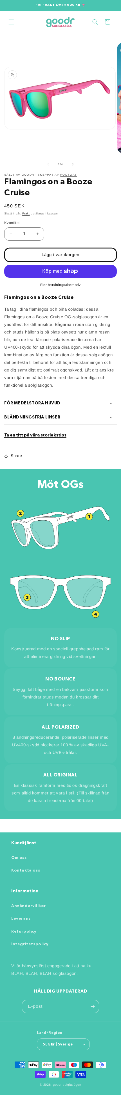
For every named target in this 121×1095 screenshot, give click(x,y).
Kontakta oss (25, 870)
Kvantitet (12, 223)
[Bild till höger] (73, 164)
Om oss (19, 858)
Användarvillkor (28, 906)
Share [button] (16, 455)
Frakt (26, 213)
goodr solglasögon (67, 1084)
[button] (11, 22)
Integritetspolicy (29, 944)
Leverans (21, 919)
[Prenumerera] (92, 1006)
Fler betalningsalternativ (60, 285)
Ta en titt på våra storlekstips (35, 435)
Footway (68, 174)
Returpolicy (24, 931)
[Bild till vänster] (48, 164)
